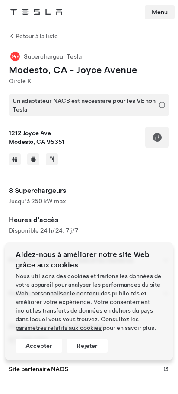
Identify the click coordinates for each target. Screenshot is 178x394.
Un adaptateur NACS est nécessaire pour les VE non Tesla (84, 105)
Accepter (38, 345)
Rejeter (87, 345)
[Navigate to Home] (36, 12)
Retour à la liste (37, 36)
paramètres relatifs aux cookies (59, 327)
